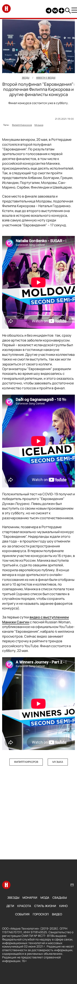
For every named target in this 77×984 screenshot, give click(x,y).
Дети (10, 906)
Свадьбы (59, 897)
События (22, 914)
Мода (44, 897)
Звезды (13, 897)
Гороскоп (41, 914)
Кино (63, 906)
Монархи (29, 897)
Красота (24, 906)
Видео (57, 914)
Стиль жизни (45, 906)
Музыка (38, 124)
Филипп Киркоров (22, 124)
